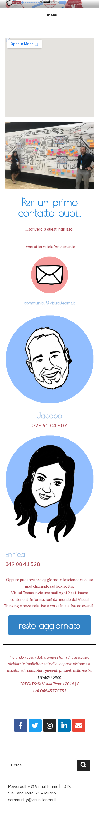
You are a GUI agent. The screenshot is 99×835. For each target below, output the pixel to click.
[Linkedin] (64, 725)
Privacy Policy (49, 677)
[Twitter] (35, 725)
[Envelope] (78, 725)
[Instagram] (49, 725)
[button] (49, 625)
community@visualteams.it (49, 303)
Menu (52, 15)
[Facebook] (20, 725)
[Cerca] (83, 765)
